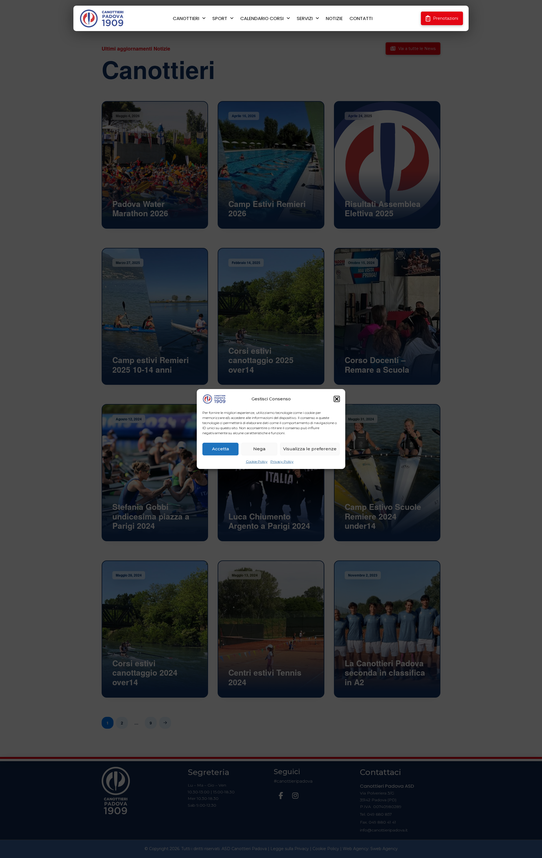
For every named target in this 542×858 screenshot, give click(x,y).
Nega (259, 448)
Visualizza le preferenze (309, 448)
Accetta (220, 448)
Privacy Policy (282, 461)
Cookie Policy (257, 461)
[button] (337, 399)
